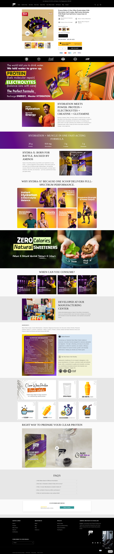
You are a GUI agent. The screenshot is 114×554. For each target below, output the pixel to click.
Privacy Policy (60, 523)
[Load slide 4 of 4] (58, 267)
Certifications (15, 531)
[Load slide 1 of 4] (55, 267)
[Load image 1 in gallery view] (28, 45)
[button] (95, 4)
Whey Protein (15, 527)
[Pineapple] (68, 29)
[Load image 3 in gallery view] (41, 45)
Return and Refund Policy (62, 525)
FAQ (36, 527)
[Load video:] (57, 448)
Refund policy (28, 552)
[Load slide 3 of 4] (57, 267)
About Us (14, 529)
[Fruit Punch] (60, 29)
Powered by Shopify (21, 552)
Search (13, 523)
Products (14, 525)
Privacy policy (33, 552)
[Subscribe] (32, 542)
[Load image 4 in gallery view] (47, 45)
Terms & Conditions (61, 527)
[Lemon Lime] (64, 29)
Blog (36, 525)
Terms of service (40, 552)
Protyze (16, 552)
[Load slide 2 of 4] (56, 267)
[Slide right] (52, 45)
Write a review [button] (67, 507)
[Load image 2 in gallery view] (34, 45)
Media (36, 523)
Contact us (37, 529)
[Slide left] (23, 45)
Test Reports (59, 529)
